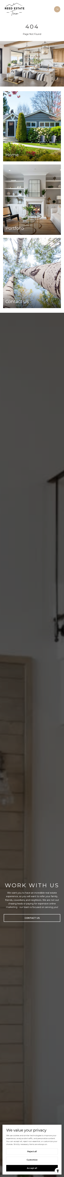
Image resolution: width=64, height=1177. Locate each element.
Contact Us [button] (32, 918)
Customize (32, 1160)
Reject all (32, 1151)
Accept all (32, 1168)
